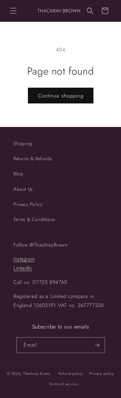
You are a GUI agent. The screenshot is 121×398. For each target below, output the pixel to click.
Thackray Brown (37, 373)
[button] (13, 10)
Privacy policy (101, 373)
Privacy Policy (27, 204)
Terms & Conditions (34, 219)
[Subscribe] (97, 345)
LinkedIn (22, 268)
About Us (23, 189)
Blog (18, 173)
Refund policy (70, 373)
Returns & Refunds (32, 158)
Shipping (22, 143)
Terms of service (63, 384)
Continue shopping (60, 95)
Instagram (24, 259)
